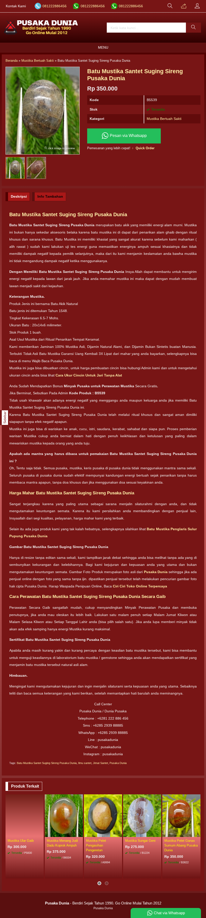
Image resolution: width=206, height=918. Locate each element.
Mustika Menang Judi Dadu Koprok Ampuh (62, 843)
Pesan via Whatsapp (128, 135)
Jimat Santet (100, 762)
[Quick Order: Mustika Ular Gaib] (40, 832)
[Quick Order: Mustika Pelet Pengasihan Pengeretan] (119, 832)
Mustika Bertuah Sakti (164, 119)
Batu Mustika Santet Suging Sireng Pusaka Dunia (47, 762)
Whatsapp (32, 873)
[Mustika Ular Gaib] (25, 815)
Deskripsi (19, 196)
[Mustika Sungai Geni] (142, 815)
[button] (193, 28)
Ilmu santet (84, 762)
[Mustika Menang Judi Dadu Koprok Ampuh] (64, 815)
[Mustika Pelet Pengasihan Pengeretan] (103, 815)
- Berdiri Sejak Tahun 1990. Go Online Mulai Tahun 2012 (103, 903)
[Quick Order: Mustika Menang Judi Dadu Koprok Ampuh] (79, 832)
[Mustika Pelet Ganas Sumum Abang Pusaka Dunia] (181, 815)
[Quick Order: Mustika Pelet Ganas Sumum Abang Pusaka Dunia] (197, 832)
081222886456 (54, 6)
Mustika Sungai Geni (140, 841)
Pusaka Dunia (118, 762)
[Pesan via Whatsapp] (183, 6)
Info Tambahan (50, 196)
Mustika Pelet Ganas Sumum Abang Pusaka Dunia (181, 845)
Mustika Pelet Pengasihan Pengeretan (96, 845)
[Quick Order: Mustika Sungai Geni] (158, 832)
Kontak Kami (16, 6)
